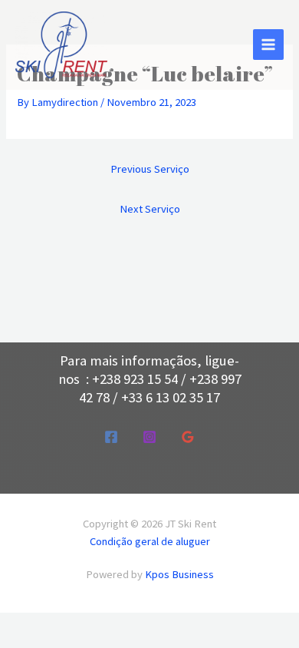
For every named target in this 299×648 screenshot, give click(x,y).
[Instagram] (149, 436)
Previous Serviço (149, 169)
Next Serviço (150, 209)
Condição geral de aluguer (150, 541)
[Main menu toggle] (268, 44)
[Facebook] (111, 436)
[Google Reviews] (187, 436)
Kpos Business (179, 574)
